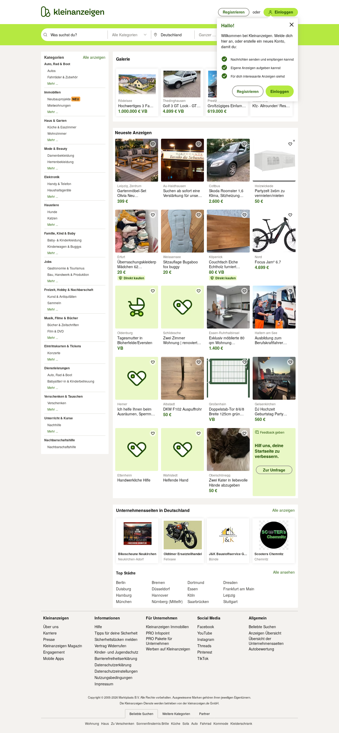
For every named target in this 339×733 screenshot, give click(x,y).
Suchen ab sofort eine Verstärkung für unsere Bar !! (182, 195)
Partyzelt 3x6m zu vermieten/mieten (270, 193)
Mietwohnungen (59, 105)
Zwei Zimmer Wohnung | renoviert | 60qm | (181, 342)
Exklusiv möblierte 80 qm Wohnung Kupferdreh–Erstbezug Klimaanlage (228, 345)
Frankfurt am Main (238, 588)
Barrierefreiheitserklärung (116, 658)
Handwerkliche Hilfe (133, 480)
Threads (204, 645)
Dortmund (196, 582)
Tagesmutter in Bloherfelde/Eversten (134, 340)
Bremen (158, 582)
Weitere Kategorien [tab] (176, 713)
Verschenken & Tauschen (63, 396)
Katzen (52, 218)
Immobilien (52, 92)
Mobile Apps (53, 658)
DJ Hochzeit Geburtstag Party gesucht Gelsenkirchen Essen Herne (274, 416)
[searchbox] (79, 34)
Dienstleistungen (57, 368)
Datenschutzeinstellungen (116, 671)
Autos (51, 70)
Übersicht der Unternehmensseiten (266, 641)
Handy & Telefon (59, 183)
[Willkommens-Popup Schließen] (291, 24)
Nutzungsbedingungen (113, 677)
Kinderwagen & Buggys (64, 246)
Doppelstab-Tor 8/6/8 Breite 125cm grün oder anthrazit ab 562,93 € (226, 416)
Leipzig (229, 595)
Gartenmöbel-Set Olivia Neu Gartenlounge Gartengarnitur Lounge (136, 198)
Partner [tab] (204, 713)
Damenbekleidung (60, 155)
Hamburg (124, 595)
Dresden (230, 582)
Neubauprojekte (59, 99)
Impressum (104, 683)
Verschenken (56, 403)
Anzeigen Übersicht (265, 633)
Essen (193, 588)
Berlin (121, 582)
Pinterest (204, 652)
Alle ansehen (284, 572)
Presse (49, 639)
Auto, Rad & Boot (57, 63)
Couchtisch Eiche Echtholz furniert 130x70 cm (223, 266)
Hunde (52, 211)
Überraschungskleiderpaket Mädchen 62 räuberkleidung (140, 266)
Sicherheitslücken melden (116, 639)
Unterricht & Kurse (58, 418)
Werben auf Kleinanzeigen (168, 648)
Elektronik (52, 176)
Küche (175, 723)
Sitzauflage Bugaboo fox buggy (180, 264)
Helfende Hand (175, 480)
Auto (194, 723)
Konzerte (53, 352)
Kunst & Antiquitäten (62, 296)
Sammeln (54, 302)
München (124, 601)
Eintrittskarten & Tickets (62, 346)
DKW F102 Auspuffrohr (182, 409)
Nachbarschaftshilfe (59, 440)
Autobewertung (261, 648)
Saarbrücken (198, 601)
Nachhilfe (54, 424)
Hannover (160, 595)
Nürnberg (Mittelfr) (167, 601)
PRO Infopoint (158, 633)
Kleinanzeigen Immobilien (167, 626)
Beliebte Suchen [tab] (141, 713)
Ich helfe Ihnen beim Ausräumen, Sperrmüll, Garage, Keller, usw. (136, 413)
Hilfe (98, 626)
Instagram (205, 639)
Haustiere (51, 205)
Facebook (205, 626)
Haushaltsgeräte (59, 190)
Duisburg (123, 588)
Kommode (220, 723)
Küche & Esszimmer (61, 127)
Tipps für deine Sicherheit (116, 633)
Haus (105, 723)
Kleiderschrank (241, 723)
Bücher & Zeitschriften (63, 324)
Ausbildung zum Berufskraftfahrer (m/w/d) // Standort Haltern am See (270, 345)
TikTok (202, 658)
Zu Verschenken (122, 723)
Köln (191, 595)
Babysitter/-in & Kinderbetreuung (70, 381)
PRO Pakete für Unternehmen (159, 641)
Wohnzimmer (56, 133)
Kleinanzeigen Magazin (62, 645)
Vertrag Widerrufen (110, 645)
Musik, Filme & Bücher (61, 318)
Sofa (185, 723)
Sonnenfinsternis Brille (152, 723)
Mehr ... (52, 83)
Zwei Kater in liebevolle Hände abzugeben (228, 482)
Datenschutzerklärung (113, 664)
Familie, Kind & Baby (59, 233)
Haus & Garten (55, 120)
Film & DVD (55, 331)
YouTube (204, 633)
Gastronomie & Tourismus (65, 268)
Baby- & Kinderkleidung (64, 240)
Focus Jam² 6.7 (268, 261)
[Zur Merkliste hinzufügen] (153, 144)
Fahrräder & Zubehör (62, 77)
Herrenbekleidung (60, 161)
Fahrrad (205, 723)
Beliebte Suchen (262, 626)
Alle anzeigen (94, 57)
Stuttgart (230, 601)
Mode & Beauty (55, 148)
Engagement (54, 652)
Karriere (50, 633)
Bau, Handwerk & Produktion (68, 274)
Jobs (48, 261)
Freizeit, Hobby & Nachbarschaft (68, 289)
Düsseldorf (161, 588)
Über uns (51, 626)
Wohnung (92, 723)
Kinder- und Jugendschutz (116, 652)
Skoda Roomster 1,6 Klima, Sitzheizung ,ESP (226, 195)
